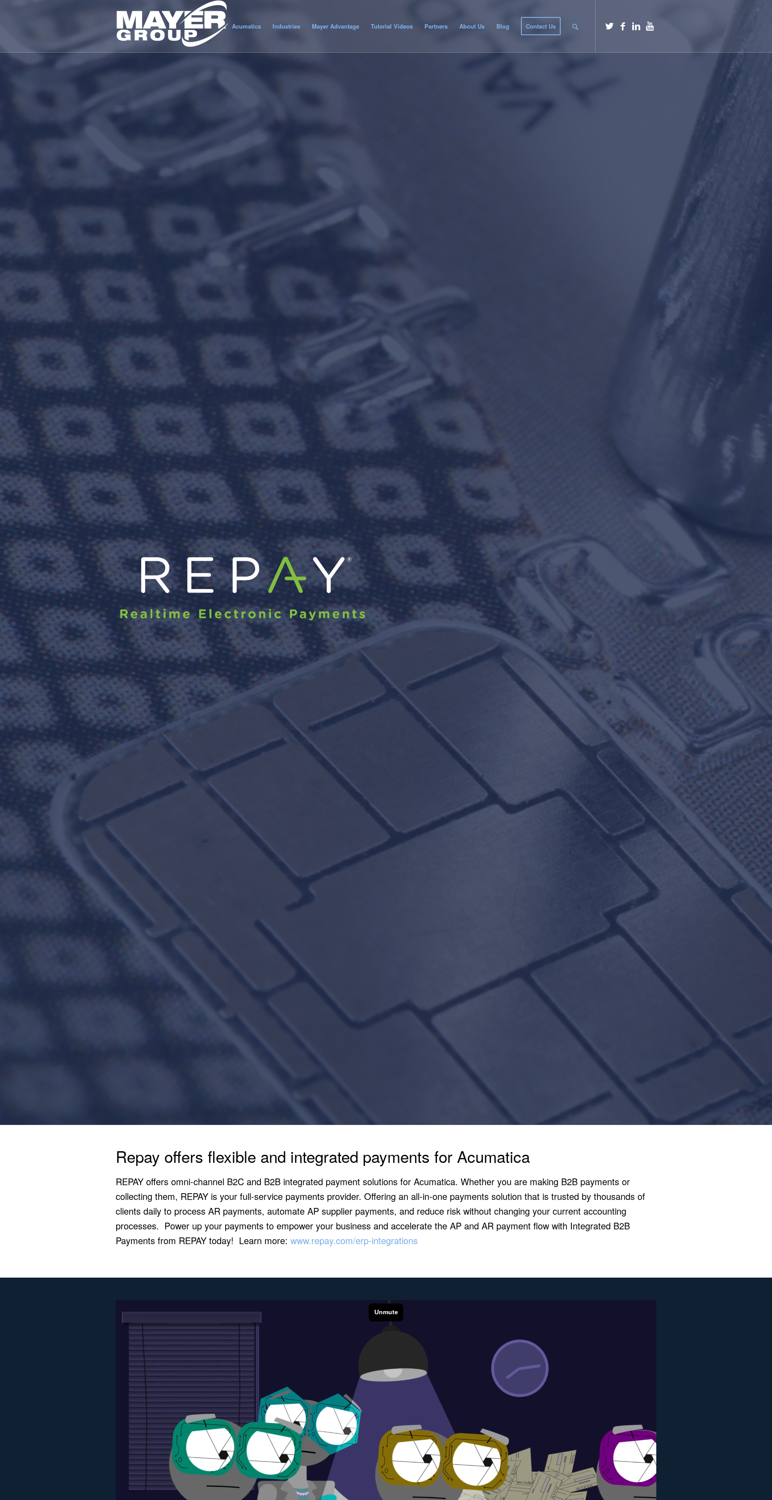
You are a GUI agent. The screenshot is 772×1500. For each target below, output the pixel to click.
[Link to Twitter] (609, 26)
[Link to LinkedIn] (636, 26)
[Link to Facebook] (622, 26)
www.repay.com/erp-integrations (354, 1240)
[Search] (575, 26)
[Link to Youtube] (649, 26)
